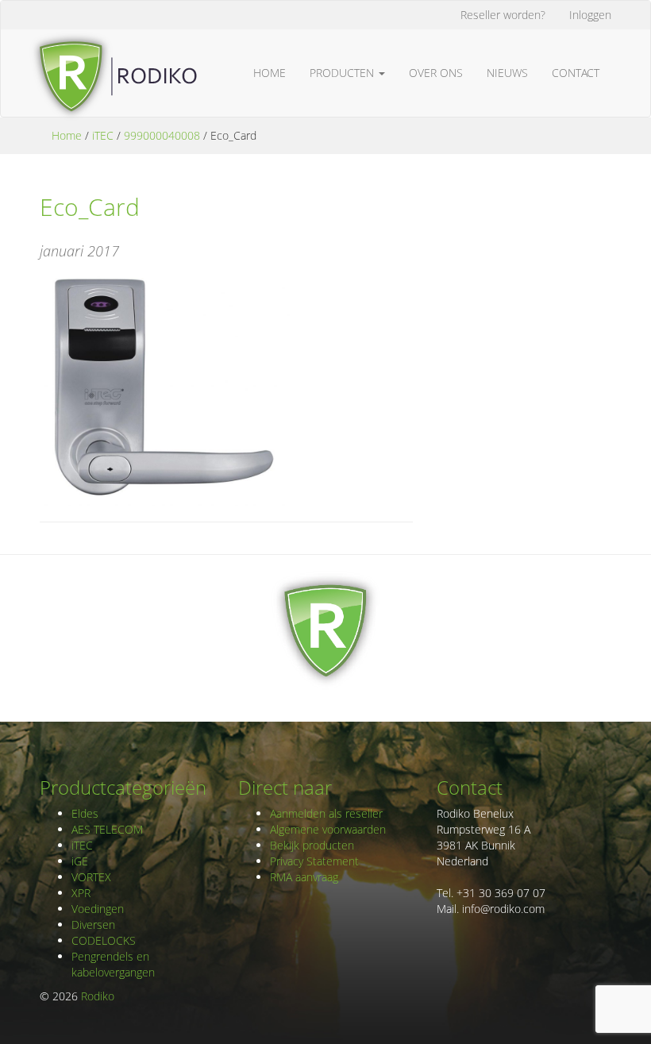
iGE (79, 861)
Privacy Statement (314, 861)
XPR (81, 892)
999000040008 (162, 135)
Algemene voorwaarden (328, 829)
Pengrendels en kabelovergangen (113, 964)
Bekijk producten (312, 845)
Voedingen (97, 908)
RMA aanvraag (304, 876)
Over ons (436, 72)
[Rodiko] (113, 49)
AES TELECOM (107, 829)
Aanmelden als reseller (326, 813)
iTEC (103, 135)
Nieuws (507, 72)
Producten (343, 72)
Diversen (93, 924)
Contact (575, 72)
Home (269, 72)
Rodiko (97, 996)
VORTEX (91, 876)
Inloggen (590, 14)
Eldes (84, 813)
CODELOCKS (103, 940)
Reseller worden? (502, 14)
